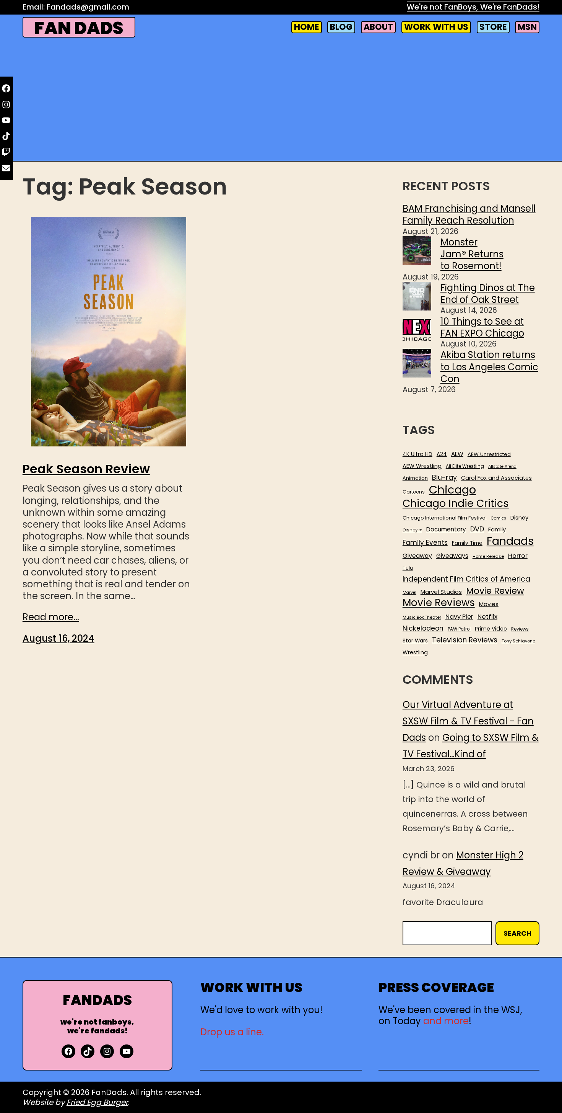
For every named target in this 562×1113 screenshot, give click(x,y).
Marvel (409, 592)
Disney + (412, 530)
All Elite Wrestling (465, 466)
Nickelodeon (423, 628)
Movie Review (495, 591)
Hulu (408, 568)
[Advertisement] (281, 100)
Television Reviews (464, 640)
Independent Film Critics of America (466, 579)
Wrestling (415, 652)
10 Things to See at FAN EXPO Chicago (482, 327)
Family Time (467, 543)
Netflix (487, 617)
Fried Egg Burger (97, 1102)
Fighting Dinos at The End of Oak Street (487, 293)
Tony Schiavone (518, 641)
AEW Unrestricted (489, 454)
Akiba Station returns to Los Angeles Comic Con (489, 366)
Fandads (510, 541)
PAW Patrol (459, 629)
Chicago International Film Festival (445, 518)
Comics (498, 518)
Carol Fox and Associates (496, 477)
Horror (518, 556)
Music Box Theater (422, 617)
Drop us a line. (232, 1032)
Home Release (488, 556)
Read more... (51, 617)
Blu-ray (444, 477)
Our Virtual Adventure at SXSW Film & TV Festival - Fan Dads (468, 721)
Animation (415, 478)
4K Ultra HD (417, 454)
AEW (457, 454)
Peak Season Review (86, 469)
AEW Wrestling (422, 466)
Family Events (425, 542)
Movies (489, 604)
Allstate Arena (502, 466)
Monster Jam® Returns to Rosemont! (472, 254)
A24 (442, 454)
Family (497, 529)
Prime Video (491, 628)
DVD (477, 529)
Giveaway (417, 556)
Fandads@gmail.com (88, 7)
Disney (519, 517)
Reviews (520, 629)
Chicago (452, 489)
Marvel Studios (441, 591)
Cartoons (414, 492)
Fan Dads (78, 28)
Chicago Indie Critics (456, 503)
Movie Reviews (439, 603)
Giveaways (452, 556)
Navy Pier (459, 617)
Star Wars (415, 640)
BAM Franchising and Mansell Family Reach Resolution (469, 214)
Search (517, 933)
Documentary (446, 529)
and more (446, 1021)
